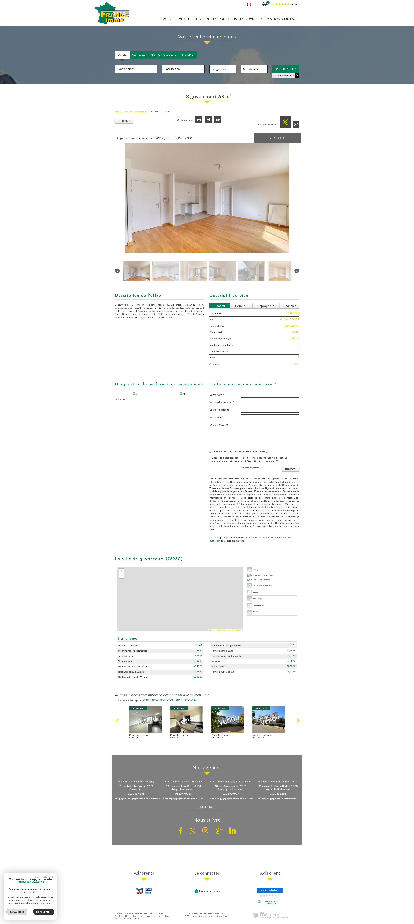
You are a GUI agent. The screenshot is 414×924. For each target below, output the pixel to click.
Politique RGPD (133, 918)
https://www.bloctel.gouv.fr (222, 523)
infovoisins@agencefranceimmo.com (278, 798)
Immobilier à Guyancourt (136, 111)
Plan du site (119, 916)
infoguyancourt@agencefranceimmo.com (137, 798)
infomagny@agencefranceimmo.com (183, 798)
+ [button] (122, 571)
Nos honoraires (146, 916)
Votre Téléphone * (220, 409)
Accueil (170, 19)
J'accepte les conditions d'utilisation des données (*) (240, 451)
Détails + (241, 306)
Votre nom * (216, 394)
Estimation (269, 19)
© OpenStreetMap (235, 630)
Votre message (218, 424)
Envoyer (290, 468)
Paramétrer (17, 911)
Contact (290, 19)
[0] (264, 4)
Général (219, 306)
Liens (155, 916)
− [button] (122, 576)
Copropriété (266, 306)
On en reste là (42, 876)
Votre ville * (216, 417)
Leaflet (212, 630)
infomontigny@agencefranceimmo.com (231, 798)
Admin (161, 916)
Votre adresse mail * (221, 402)
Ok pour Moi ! (43, 911)
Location (200, 19)
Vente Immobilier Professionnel (154, 55)
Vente (184, 19)
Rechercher (286, 69)
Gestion (218, 19)
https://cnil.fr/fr (243, 507)
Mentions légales (132, 916)
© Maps (221, 630)
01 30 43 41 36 (136, 793)
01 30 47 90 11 (183, 793)
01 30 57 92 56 (278, 793)
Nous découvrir (242, 19)
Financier (289, 306)
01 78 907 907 (231, 793)
